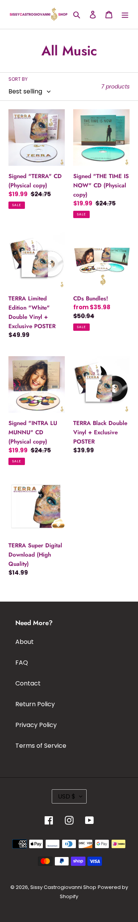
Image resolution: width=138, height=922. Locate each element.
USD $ (67, 796)
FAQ (21, 662)
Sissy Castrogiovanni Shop (63, 887)
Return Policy (35, 704)
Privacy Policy (36, 724)
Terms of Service (40, 745)
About (24, 641)
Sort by (18, 79)
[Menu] (125, 14)
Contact (28, 683)
